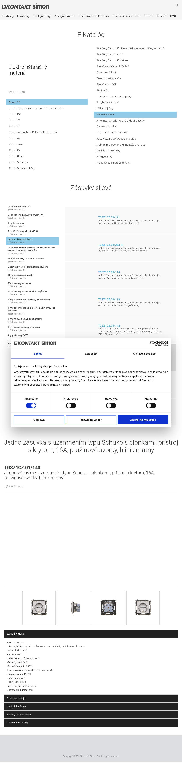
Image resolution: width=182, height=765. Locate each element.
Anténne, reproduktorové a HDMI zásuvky (120, 120)
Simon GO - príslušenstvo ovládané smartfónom (36, 108)
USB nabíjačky (104, 108)
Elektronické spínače (108, 78)
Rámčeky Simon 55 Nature (112, 60)
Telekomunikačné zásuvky (111, 132)
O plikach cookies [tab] (144, 353)
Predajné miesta (64, 16)
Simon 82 (14, 120)
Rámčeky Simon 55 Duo (110, 54)
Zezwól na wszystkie (143, 419)
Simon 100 (14, 114)
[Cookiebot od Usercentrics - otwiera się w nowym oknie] (152, 343)
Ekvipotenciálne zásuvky (21, 276)
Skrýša (166, 7)
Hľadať (156, 7)
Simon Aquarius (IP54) (21, 168)
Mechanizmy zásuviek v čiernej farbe (27, 293)
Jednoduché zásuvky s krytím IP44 (26, 216)
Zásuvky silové (105, 114)
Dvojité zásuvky (17, 224)
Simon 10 (14, 150)
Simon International (95, 745)
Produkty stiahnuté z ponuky (113, 162)
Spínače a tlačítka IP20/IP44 (112, 66)
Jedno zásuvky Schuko (20, 241)
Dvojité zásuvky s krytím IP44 (23, 233)
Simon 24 (14, 138)
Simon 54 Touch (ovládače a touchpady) (32, 132)
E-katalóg (23, 16)
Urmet (76, 745)
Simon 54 (14, 126)
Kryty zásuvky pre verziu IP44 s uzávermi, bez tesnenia (31, 310)
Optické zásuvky (106, 126)
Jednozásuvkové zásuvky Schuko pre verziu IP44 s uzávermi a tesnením (31, 250)
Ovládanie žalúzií (106, 72)
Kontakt (161, 16)
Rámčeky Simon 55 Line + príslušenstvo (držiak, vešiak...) (130, 48)
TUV (110, 745)
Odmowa (39, 419)
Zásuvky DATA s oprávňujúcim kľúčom (28, 268)
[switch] (71, 405)
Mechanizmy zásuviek (19, 285)
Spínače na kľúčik (106, 84)
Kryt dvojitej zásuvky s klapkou (24, 328)
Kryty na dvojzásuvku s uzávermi (25, 320)
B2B (173, 16)
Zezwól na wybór (91, 419)
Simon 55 (14, 102)
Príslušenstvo (104, 156)
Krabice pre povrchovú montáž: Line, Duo (121, 144)
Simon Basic (15, 144)
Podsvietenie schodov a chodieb (116, 138)
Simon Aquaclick (18, 162)
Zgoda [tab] (38, 353)
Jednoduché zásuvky (19, 208)
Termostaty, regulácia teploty (113, 96)
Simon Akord (16, 156)
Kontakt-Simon (25, 6)
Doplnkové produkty (108, 150)
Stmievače (102, 90)
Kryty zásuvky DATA (18, 337)
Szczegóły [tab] (91, 353)
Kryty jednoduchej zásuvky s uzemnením (29, 301)
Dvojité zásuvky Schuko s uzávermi (26, 260)
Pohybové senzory (107, 102)
